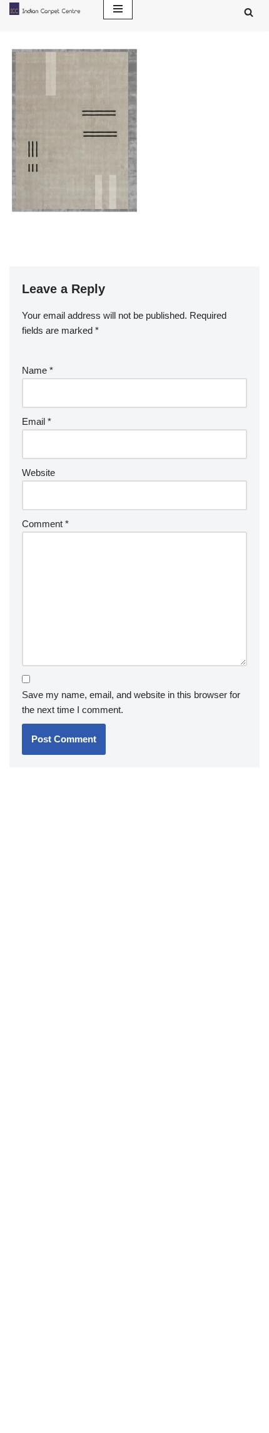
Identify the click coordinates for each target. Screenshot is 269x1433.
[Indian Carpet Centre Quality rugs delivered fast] (46, 8)
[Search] (248, 12)
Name (37, 370)
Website (38, 472)
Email (36, 421)
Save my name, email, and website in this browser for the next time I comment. (131, 702)
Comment (45, 523)
